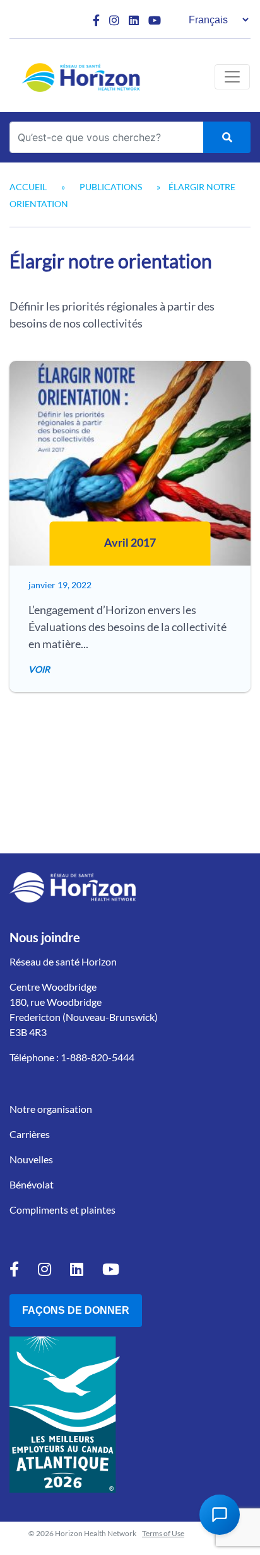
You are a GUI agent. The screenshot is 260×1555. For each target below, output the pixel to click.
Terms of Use (163, 1533)
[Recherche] (227, 137)
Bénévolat (31, 1184)
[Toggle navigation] (232, 76)
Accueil (28, 186)
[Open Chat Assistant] (219, 1515)
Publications (111, 186)
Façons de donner (75, 1310)
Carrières (29, 1134)
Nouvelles (31, 1159)
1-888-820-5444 (97, 1057)
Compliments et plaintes (62, 1210)
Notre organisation (50, 1109)
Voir (39, 669)
